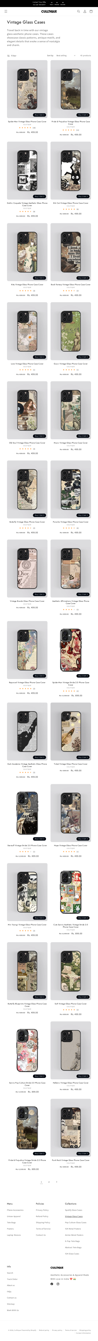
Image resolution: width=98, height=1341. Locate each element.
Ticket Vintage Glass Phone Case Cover (70, 764)
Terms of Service (43, 1228)
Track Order (12, 1279)
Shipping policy (85, 1330)
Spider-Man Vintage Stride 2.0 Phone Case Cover (70, 683)
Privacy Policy (42, 1210)
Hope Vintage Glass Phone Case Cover (70, 845)
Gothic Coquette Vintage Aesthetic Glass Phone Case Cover (27, 204)
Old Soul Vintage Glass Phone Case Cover (27, 443)
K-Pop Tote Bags (72, 1241)
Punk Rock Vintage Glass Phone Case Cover (70, 1160)
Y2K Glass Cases (72, 1253)
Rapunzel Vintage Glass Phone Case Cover (27, 682)
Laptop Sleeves (14, 1235)
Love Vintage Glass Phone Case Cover (27, 364)
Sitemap (11, 1304)
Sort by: (50, 55)
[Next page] (56, 1182)
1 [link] (41, 1181)
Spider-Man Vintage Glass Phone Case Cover (27, 121)
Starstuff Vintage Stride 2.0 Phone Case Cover (27, 845)
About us (11, 1285)
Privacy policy (57, 1330)
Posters (10, 1228)
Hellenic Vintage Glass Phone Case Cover (71, 1083)
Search (10, 1273)
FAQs (9, 1291)
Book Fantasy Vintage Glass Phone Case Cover (70, 284)
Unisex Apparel (14, 1216)
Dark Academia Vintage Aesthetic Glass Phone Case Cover (27, 765)
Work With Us (13, 1310)
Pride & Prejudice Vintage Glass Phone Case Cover (71, 122)
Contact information (83, 1333)
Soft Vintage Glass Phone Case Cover (71, 1004)
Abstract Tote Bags (73, 1247)
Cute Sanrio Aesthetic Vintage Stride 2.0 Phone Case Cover (70, 926)
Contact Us (41, 1235)
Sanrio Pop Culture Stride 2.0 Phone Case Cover (27, 1084)
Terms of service (71, 1330)
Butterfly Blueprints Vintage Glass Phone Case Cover (27, 1005)
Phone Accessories (15, 1210)
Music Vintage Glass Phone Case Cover (71, 443)
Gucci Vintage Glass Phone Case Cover (71, 364)
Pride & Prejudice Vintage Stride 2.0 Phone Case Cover (27, 1161)
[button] (6, 11)
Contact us (11, 1297)
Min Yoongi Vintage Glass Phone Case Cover (27, 925)
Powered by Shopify (29, 1330)
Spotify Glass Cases (73, 1210)
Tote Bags (11, 1222)
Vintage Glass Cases (74, 1216)
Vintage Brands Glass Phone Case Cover (27, 601)
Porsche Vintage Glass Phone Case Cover (70, 522)
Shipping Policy (43, 1222)
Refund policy (44, 1330)
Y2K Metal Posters (73, 1228)
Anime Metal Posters (74, 1235)
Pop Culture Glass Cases (75, 1222)
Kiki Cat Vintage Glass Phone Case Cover (70, 203)
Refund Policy (42, 1216)
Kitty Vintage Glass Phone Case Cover (27, 284)
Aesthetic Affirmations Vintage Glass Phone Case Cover (70, 602)
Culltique (17, 1330)
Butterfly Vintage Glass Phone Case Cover (27, 522)
